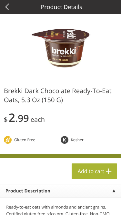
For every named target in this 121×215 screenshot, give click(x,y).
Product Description (27, 191)
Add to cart (91, 171)
